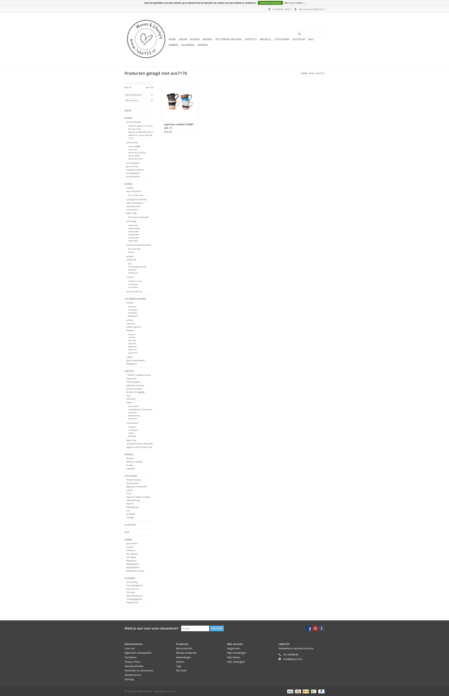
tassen (129, 402)
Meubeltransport (134, 595)
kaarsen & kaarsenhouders (138, 245)
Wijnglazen (131, 363)
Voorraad (130, 592)
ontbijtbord (133, 310)
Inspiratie (130, 468)
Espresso (131, 334)
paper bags (131, 213)
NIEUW (183, 39)
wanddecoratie (133, 206)
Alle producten (184, 648)
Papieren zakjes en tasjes (138, 497)
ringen (131, 433)
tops (128, 395)
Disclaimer (130, 657)
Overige (130, 517)
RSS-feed (181, 670)
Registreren (233, 648)
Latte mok (132, 343)
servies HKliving (133, 122)
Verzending (131, 582)
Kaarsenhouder (134, 249)
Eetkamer (131, 550)
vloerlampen (133, 241)
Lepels (129, 357)
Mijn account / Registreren (311, 9)
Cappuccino (133, 353)
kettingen (132, 436)
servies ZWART (134, 156)
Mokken (130, 330)
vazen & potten (133, 191)
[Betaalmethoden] (290, 691)
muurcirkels (133, 287)
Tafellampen (133, 225)
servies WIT (132, 149)
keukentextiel (132, 176)
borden (129, 302)
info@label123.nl (292, 659)
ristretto (131, 337)
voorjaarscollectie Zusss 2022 (139, 443)
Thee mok (132, 340)
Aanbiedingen (183, 657)
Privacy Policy (132, 661)
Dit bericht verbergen (270, 3)
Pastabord (132, 307)
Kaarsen (131, 252)
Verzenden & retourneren (139, 670)
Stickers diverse (133, 479)
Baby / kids (131, 440)
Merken (202, 45)
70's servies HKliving (228, 39)
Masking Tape (132, 507)
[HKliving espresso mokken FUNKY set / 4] (179, 101)
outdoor (130, 277)
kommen (130, 323)
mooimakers (132, 423)
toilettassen (133, 273)
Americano (132, 350)
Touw (128, 493)
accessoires (132, 418)
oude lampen (133, 231)
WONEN (207, 39)
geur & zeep (132, 166)
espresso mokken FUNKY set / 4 (179, 126)
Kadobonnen (132, 602)
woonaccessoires (134, 291)
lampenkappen (134, 228)
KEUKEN (195, 39)
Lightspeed (171, 691)
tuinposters (133, 284)
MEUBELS (265, 39)
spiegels (130, 256)
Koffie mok (132, 347)
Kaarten (130, 503)
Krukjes (129, 465)
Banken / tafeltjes (134, 461)
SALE (311, 39)
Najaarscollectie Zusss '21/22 (139, 447)
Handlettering (132, 500)
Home (172, 39)
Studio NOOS (133, 406)
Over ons (130, 648)
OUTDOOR (298, 39)
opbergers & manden (136, 199)
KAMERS (173, 45)
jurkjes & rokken (134, 388)
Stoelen (130, 458)
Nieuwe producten (186, 652)
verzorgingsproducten (137, 267)
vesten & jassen (133, 381)
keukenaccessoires (135, 169)
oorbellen (132, 427)
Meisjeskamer (132, 564)
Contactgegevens (134, 599)
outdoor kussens (135, 281)
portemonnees (134, 416)
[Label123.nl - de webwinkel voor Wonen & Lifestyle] (146, 39)
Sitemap (129, 679)
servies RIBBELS (134, 146)
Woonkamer (132, 553)
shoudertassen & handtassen (140, 409)
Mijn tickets (233, 657)
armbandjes (133, 430)
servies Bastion (133, 163)
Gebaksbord (133, 316)
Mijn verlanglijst (236, 661)
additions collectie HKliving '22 (140, 132)
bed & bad (131, 259)
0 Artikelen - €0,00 (281, 9)
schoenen (131, 398)
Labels (129, 490)
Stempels (130, 514)
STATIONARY (281, 39)
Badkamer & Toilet (135, 570)
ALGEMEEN (188, 45)
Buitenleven (132, 543)
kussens (129, 187)
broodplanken (133, 173)
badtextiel (132, 270)
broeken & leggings (135, 392)
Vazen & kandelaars (135, 360)
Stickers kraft (132, 483)
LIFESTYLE (251, 39)
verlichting (131, 221)
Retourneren (132, 589)
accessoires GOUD (135, 159)
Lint (128, 510)
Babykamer (131, 560)
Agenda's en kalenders (136, 486)
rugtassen (132, 412)
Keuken (130, 547)
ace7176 (320, 73)
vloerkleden (132, 209)
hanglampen (133, 234)
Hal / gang (131, 557)
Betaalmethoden (134, 666)
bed (129, 264)
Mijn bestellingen (236, 652)
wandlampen (133, 238)
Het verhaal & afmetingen (138, 217)
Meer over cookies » (294, 3)
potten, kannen (133, 327)
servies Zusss (132, 142)
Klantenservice (133, 675)
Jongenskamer (133, 567)
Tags (311, 73)
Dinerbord (132, 313)
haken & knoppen (134, 202)
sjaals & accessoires (135, 385)
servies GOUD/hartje (136, 152)
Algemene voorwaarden (138, 652)
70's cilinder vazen (135, 195)
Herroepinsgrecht (134, 585)
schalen (129, 320)
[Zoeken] (298, 34)
